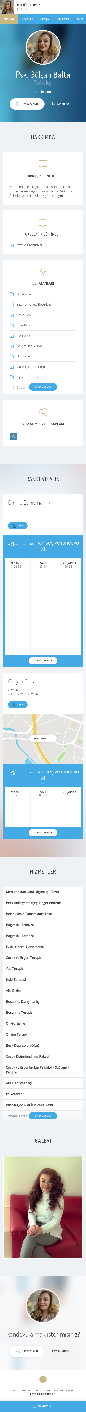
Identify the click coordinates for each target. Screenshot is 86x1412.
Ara (20, 525)
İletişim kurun (61, 103)
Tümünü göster (43, 386)
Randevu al (45, 1406)
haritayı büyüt (43, 738)
